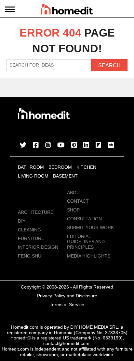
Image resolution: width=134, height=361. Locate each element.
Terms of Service (67, 304)
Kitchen (86, 167)
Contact (78, 201)
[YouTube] (61, 145)
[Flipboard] (98, 145)
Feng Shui (30, 256)
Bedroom (60, 167)
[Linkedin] (86, 145)
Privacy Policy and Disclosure (67, 295)
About (75, 192)
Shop (73, 209)
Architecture (35, 212)
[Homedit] (67, 10)
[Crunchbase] (111, 145)
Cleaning (29, 229)
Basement (65, 176)
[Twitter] (23, 145)
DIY (21, 221)
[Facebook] (36, 145)
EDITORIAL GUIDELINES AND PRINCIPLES (86, 242)
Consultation (84, 218)
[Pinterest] (74, 145)
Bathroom (31, 167)
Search (109, 65)
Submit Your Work (90, 227)
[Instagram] (48, 145)
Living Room (33, 176)
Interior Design (38, 247)
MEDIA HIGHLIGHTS (88, 256)
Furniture (31, 238)
